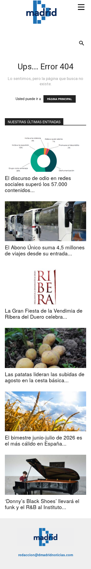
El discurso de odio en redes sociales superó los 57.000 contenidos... (38, 184)
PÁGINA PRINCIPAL (59, 99)
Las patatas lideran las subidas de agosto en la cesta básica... (44, 377)
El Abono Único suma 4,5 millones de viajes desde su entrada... (45, 250)
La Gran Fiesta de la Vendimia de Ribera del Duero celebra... (44, 313)
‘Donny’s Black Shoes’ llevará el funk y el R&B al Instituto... (42, 504)
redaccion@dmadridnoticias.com (45, 554)
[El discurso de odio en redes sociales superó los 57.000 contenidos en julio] (45, 152)
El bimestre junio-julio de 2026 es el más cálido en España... (43, 440)
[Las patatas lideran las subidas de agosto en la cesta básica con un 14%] (45, 348)
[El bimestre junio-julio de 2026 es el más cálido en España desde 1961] (45, 411)
